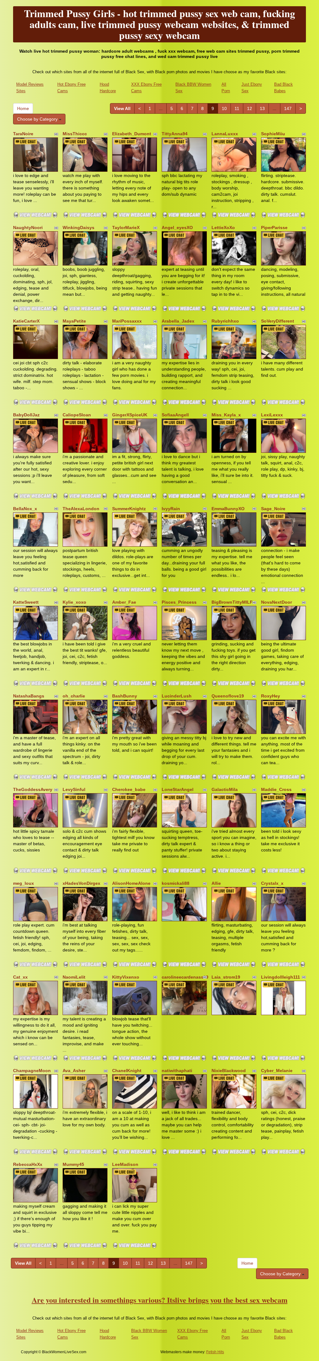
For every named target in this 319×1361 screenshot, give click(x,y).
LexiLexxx (272, 414)
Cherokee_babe (128, 789)
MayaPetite (74, 321)
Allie (216, 883)
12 (249, 108)
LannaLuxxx (225, 133)
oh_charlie (74, 695)
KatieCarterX (26, 321)
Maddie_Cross (276, 789)
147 (288, 108)
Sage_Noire (273, 508)
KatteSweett (26, 602)
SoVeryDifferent (277, 321)
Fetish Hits (215, 1352)
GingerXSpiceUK (129, 414)
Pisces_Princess (179, 602)
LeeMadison (125, 1164)
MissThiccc (75, 133)
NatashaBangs (28, 695)
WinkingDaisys (78, 227)
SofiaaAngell (175, 414)
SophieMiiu (273, 133)
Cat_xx (20, 977)
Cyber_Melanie (277, 1070)
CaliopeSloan (77, 414)
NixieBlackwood (229, 1070)
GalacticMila (225, 789)
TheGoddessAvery (32, 789)
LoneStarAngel (177, 789)
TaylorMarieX (126, 227)
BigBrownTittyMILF (232, 602)
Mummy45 (73, 1164)
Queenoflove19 (228, 695)
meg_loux (23, 883)
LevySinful (74, 789)
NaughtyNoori (28, 227)
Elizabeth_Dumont (131, 133)
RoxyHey (270, 695)
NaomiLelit (74, 977)
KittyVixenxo (125, 977)
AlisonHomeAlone (131, 883)
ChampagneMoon (32, 1070)
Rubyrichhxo (225, 321)
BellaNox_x (25, 508)
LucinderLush (177, 695)
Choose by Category (38, 119)
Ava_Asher (74, 1070)
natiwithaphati (177, 1070)
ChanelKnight (126, 1070)
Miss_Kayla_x (226, 414)
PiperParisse (274, 227)
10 (224, 108)
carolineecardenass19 (185, 977)
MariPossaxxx (127, 321)
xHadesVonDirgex (81, 883)
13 (262, 108)
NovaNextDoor (276, 602)
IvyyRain (171, 508)
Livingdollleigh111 (280, 977)
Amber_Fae (124, 602)
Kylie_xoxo (74, 602)
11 (237, 108)
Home (23, 108)
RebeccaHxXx (27, 1164)
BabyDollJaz (26, 414)
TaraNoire (23, 133)
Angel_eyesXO (177, 227)
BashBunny (124, 695)
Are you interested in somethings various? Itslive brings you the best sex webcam (160, 1299)
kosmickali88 (175, 883)
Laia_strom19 (226, 977)
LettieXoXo (223, 227)
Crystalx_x (272, 883)
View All (122, 108)
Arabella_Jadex (178, 321)
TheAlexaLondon (81, 508)
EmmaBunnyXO (228, 508)
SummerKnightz (129, 508)
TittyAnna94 (175, 133)
